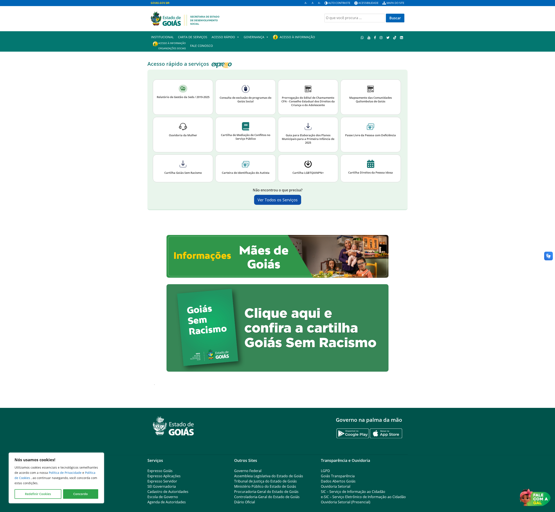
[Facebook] (375, 37)
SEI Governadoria (161, 486)
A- (306, 3)
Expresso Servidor (162, 481)
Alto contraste (339, 3)
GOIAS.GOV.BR (160, 3)
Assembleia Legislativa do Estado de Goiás (268, 476)
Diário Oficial (244, 502)
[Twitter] (388, 37)
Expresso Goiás (160, 470)
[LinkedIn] (401, 37)
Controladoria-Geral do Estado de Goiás (267, 496)
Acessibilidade (368, 3)
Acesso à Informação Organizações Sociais (172, 45)
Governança (254, 37)
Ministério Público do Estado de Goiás (265, 486)
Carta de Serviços (192, 37)
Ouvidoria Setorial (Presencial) (345, 502)
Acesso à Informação (297, 37)
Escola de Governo (162, 496)
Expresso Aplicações (164, 476)
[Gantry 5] (173, 426)
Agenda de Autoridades (166, 502)
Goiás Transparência (338, 476)
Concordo (80, 494)
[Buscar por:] (354, 18)
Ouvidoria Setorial (335, 486)
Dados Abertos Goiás (338, 481)
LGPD (325, 470)
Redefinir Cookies (38, 494)
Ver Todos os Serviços (278, 199)
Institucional (162, 37)
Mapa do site (395, 3)
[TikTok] (395, 37)
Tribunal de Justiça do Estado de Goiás (265, 481)
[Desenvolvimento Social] (185, 18)
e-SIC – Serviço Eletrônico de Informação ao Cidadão (363, 496)
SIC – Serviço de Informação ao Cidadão (353, 491)
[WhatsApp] (362, 37)
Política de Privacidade (65, 473)
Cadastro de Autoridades (167, 491)
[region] (56, 478)
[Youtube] (369, 37)
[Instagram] (381, 37)
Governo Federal (247, 470)
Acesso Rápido (223, 37)
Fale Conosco (201, 46)
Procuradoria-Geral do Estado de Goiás (266, 491)
